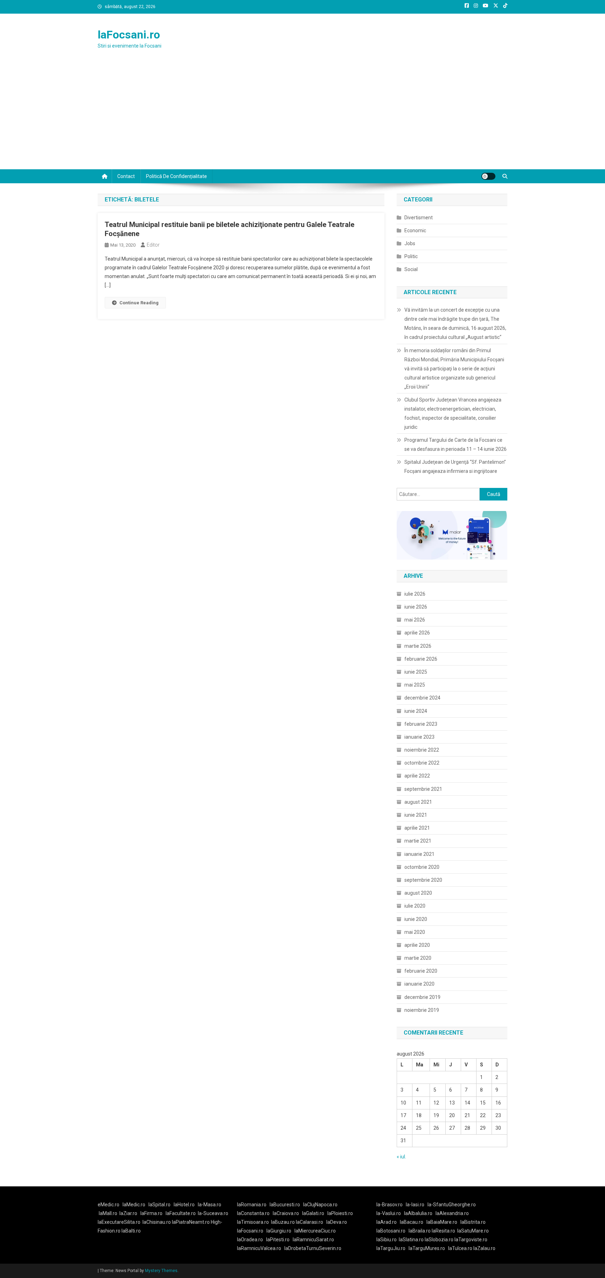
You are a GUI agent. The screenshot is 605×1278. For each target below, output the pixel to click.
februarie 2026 (420, 659)
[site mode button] (488, 176)
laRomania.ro (251, 1204)
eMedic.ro (108, 1204)
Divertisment (418, 217)
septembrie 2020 (423, 880)
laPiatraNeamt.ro (191, 1222)
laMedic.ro (134, 1204)
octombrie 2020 (421, 867)
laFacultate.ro (181, 1213)
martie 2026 (417, 646)
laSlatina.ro (411, 1239)
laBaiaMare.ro (441, 1222)
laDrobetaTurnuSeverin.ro (312, 1248)
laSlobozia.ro (439, 1239)
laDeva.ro (336, 1222)
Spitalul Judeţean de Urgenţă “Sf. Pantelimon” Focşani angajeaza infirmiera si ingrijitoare (455, 466)
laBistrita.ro (473, 1222)
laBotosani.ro (390, 1231)
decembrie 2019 (422, 997)
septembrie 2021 (423, 789)
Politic (411, 256)
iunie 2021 (415, 815)
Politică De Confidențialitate (176, 176)
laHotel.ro (184, 1204)
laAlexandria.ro (452, 1213)
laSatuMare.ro (473, 1231)
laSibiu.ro (386, 1239)
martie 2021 (417, 841)
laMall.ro (108, 1213)
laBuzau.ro (283, 1222)
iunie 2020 (415, 919)
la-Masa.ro (209, 1204)
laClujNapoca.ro (320, 1204)
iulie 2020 (414, 906)
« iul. (401, 1156)
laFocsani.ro (129, 34)
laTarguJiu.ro (392, 1248)
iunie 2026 (415, 607)
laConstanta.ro (253, 1213)
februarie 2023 (420, 724)
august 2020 (418, 893)
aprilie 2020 (417, 945)
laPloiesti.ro (340, 1213)
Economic (415, 230)
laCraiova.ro (286, 1213)
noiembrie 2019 (421, 1010)
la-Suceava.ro (213, 1213)
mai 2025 (414, 685)
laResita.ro (443, 1231)
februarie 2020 (420, 971)
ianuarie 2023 (419, 737)
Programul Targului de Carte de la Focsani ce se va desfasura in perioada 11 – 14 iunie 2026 (455, 444)
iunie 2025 (415, 672)
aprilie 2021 (417, 828)
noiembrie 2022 (421, 750)
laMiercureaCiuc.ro (315, 1231)
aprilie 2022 (417, 776)
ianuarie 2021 (419, 854)
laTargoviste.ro (470, 1239)
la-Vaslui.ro (390, 1213)
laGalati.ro (313, 1213)
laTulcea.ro (460, 1248)
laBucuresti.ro (285, 1204)
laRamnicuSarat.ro (313, 1239)
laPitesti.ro (278, 1239)
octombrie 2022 (421, 763)
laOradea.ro (250, 1239)
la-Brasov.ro (389, 1204)
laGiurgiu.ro (280, 1231)
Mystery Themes (161, 1270)
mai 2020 (414, 932)
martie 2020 (417, 958)
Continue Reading (139, 302)
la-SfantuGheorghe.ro (451, 1204)
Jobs (409, 243)
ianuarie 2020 (419, 984)
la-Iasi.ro (415, 1204)
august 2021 (418, 802)
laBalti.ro (131, 1231)
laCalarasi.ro (309, 1222)
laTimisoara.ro (253, 1222)
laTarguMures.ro (427, 1248)
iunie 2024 (415, 711)
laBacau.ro (411, 1222)
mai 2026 (414, 620)
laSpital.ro (159, 1204)
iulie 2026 (414, 594)
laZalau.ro (484, 1248)
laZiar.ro (128, 1213)
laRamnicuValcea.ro (259, 1248)
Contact (126, 176)
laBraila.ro (420, 1231)
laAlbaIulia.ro (418, 1213)
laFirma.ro (151, 1213)
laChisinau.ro (156, 1222)
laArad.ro (386, 1222)
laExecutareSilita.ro (119, 1222)
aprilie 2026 (417, 633)
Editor (153, 245)
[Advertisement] (302, 117)
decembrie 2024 (422, 698)
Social (411, 269)
